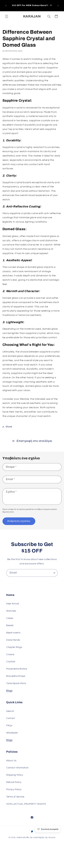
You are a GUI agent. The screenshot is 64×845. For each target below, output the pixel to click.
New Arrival (12, 604)
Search (10, 711)
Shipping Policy (14, 775)
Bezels (10, 625)
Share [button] (9, 427)
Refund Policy (13, 782)
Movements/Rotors (16, 669)
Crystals (10, 661)
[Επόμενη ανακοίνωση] (58, 5)
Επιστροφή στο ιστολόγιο (34, 441)
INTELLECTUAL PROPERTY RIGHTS (26, 804)
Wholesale (12, 733)
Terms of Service (15, 797)
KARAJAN (21, 837)
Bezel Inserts (13, 633)
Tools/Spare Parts (16, 683)
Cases (9, 618)
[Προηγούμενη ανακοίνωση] (5, 5)
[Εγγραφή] (54, 573)
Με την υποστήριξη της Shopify (40, 837)
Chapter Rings (14, 647)
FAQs (9, 725)
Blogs (9, 690)
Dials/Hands (13, 640)
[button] (6, 16)
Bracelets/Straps (15, 676)
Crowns (10, 654)
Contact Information (17, 768)
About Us (11, 760)
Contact (10, 718)
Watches (11, 611)
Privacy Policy (13, 789)
